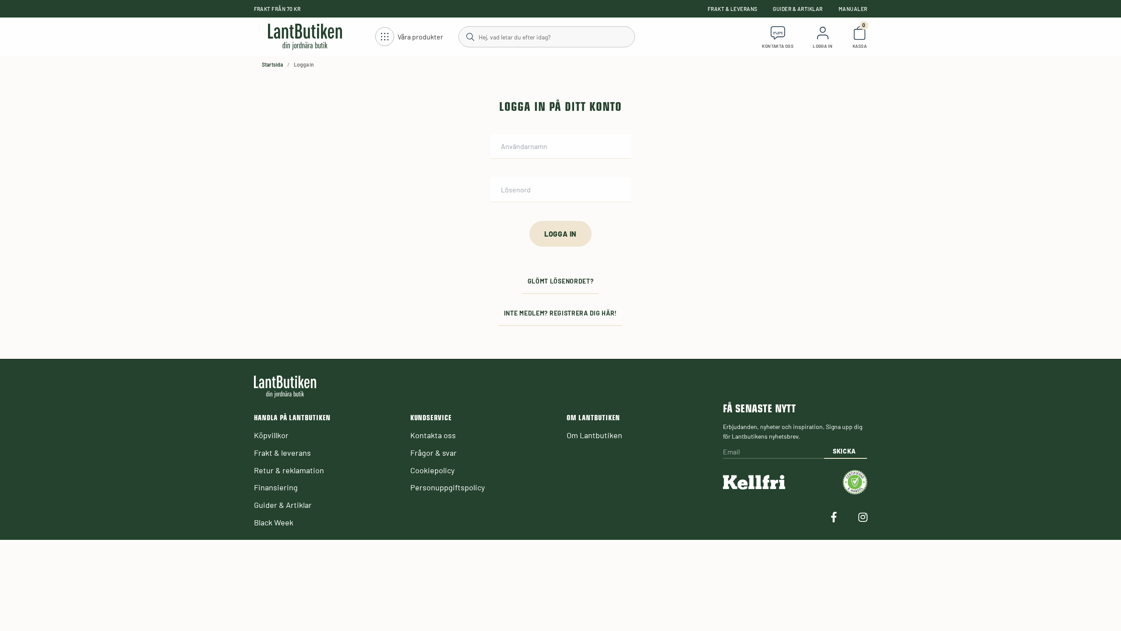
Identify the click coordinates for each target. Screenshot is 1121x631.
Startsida (272, 64)
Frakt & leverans (733, 9)
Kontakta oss (433, 435)
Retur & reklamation (289, 470)
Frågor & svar (433, 452)
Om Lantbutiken (594, 435)
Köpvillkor (271, 435)
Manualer (853, 9)
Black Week (273, 522)
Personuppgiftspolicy (447, 487)
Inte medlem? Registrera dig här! (560, 313)
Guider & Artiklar (797, 9)
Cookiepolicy (432, 470)
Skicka (844, 451)
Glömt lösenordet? (561, 281)
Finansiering (276, 487)
